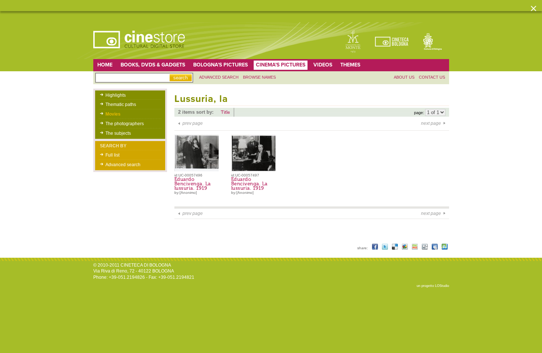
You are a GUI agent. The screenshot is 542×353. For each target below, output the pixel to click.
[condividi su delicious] (395, 248)
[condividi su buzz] (405, 248)
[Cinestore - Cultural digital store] (139, 52)
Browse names (259, 77)
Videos (322, 65)
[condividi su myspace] (435, 248)
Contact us (432, 77)
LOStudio (442, 286)
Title (225, 112)
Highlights (115, 95)
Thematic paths (120, 104)
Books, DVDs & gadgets (153, 65)
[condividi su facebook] (375, 248)
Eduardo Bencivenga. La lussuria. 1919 (192, 183)
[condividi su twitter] (385, 248)
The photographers (124, 123)
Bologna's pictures (220, 65)
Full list (112, 155)
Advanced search (219, 77)
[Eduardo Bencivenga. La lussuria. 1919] (198, 169)
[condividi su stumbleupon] (445, 248)
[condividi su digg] (425, 248)
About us (404, 77)
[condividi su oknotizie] (415, 248)
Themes (350, 65)
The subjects (118, 133)
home (104, 65)
